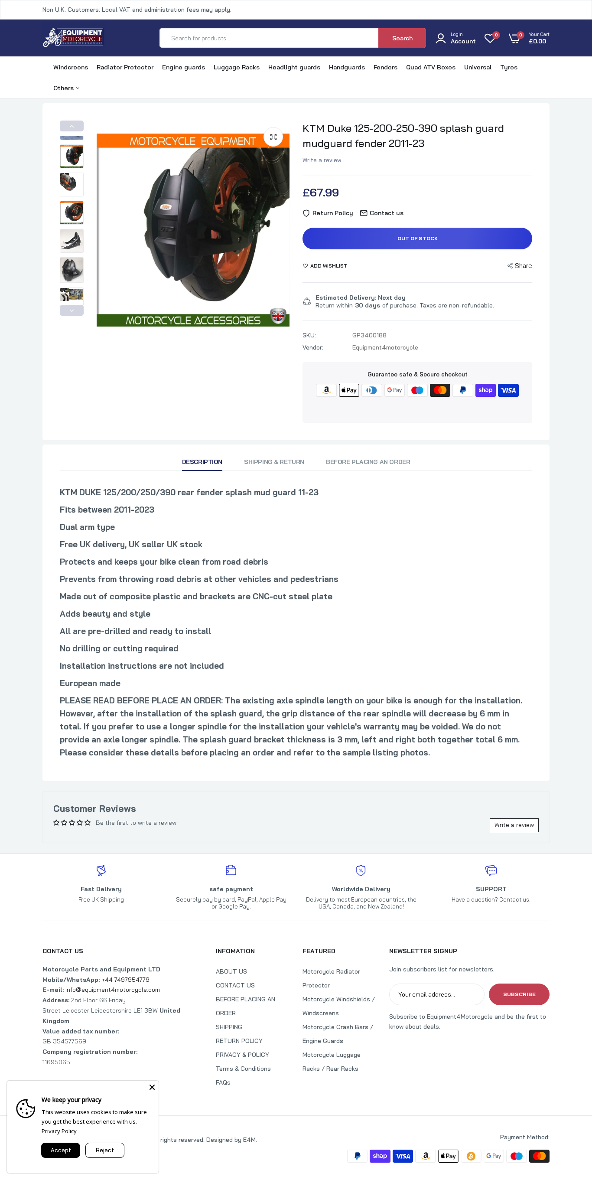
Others (64, 88)
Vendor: (313, 347)
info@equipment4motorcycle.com (112, 990)
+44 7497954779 (125, 980)
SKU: (309, 335)
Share (523, 265)
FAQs (223, 1082)
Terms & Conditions (243, 1068)
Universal (477, 67)
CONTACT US (235, 985)
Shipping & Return (274, 462)
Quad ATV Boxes (430, 67)
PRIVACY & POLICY (242, 1055)
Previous (72, 126)
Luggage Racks (237, 67)
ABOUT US (231, 971)
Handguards (347, 67)
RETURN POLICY (239, 1041)
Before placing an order (368, 462)
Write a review (322, 160)
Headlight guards (294, 67)
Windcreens (70, 67)
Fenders (385, 67)
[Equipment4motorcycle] (73, 38)
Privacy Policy (59, 1131)
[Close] (152, 1087)
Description (202, 462)
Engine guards (183, 67)
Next (72, 310)
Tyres (508, 67)
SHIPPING (229, 1027)
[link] (568, 1117)
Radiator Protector (125, 67)
